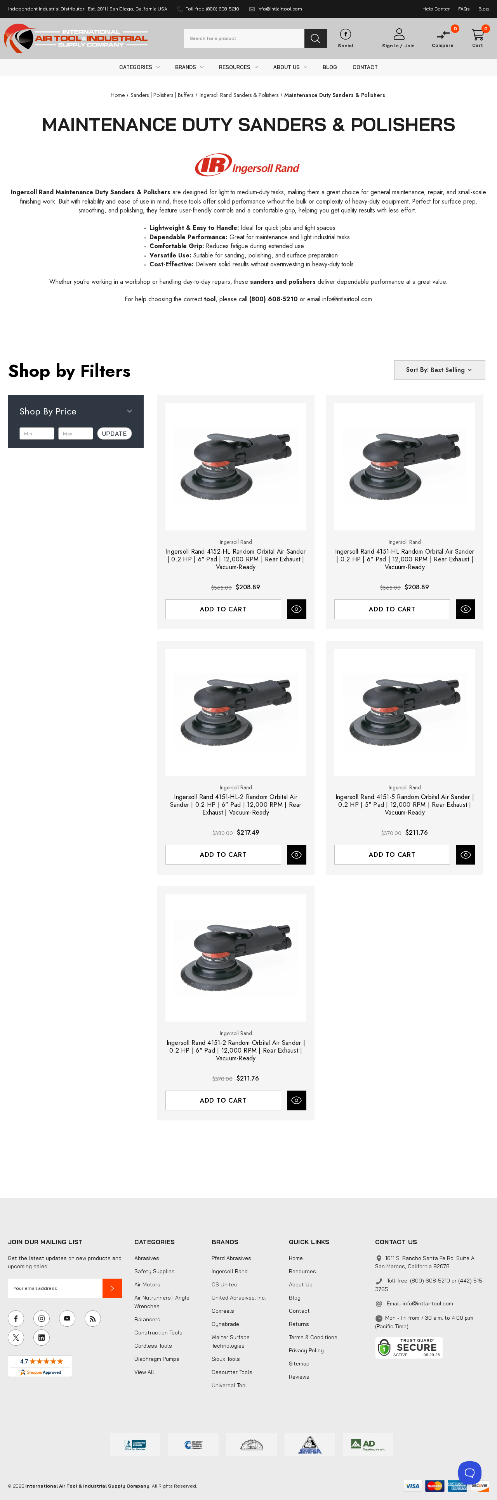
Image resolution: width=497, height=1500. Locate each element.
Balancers (147, 1319)
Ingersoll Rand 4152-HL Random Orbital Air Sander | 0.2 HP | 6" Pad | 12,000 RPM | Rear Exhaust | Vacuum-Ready (236, 559)
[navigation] (118, 95)
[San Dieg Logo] (193, 1444)
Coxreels (223, 1310)
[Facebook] (16, 1318)
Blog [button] (483, 9)
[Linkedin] (41, 1337)
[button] (112, 1288)
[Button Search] (315, 38)
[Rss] (93, 1318)
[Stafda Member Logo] (310, 1444)
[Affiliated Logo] (368, 1444)
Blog (295, 1297)
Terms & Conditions (313, 1337)
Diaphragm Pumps (156, 1358)
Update (114, 433)
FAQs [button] (464, 9)
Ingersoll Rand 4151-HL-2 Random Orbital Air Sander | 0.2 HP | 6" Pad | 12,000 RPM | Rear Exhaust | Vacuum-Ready (236, 804)
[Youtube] (67, 1318)
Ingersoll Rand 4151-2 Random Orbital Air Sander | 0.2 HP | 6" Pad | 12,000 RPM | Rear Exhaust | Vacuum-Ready (236, 1050)
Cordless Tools (153, 1345)
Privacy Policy (306, 1350)
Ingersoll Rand (230, 1271)
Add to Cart (223, 609)
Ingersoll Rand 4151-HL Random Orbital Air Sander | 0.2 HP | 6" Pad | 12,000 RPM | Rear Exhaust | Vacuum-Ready (404, 559)
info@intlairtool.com (347, 299)
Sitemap (299, 1363)
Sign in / (392, 45)
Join (409, 45)
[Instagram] (41, 1318)
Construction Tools (158, 1332)
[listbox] (452, 370)
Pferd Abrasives (231, 1258)
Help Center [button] (436, 9)
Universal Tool (229, 1385)
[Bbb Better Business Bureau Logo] (135, 1444)
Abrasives (146, 1258)
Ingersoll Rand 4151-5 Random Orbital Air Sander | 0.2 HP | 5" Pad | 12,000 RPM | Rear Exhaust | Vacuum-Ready (404, 804)
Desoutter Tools (232, 1372)
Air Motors (147, 1284)
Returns (299, 1323)
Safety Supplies (154, 1271)
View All (144, 1372)
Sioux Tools (226, 1358)
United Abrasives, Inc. (239, 1297)
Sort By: (417, 369)
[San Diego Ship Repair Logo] (251, 1444)
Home (296, 1258)
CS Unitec (224, 1284)
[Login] (398, 34)
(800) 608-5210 (273, 299)
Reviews (299, 1376)
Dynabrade (225, 1323)
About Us (301, 1284)
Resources (302, 1271)
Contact (299, 1310)
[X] (16, 1337)
